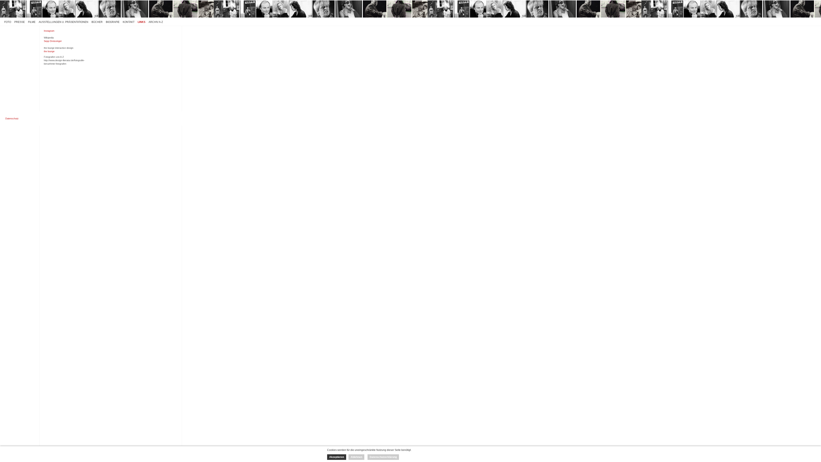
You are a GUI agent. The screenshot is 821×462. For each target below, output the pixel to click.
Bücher (97, 22)
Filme (31, 22)
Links (141, 22)
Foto (7, 22)
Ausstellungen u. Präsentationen (63, 22)
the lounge (49, 51)
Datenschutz (12, 118)
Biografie (113, 22)
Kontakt (128, 22)
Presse (19, 22)
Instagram (49, 31)
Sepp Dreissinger (53, 41)
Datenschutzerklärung (383, 457)
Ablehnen (356, 457)
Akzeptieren (336, 457)
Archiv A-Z (156, 22)
